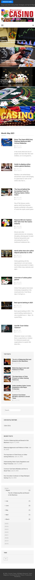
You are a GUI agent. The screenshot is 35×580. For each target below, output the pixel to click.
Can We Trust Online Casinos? (21, 326)
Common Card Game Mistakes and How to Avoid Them (21, 396)
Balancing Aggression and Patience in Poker (20, 368)
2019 (6, 541)
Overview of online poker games (23, 278)
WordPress (17, 576)
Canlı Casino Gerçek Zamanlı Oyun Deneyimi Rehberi (13, 120)
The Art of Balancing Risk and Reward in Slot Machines (21, 360)
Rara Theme (21, 575)
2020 (6, 538)
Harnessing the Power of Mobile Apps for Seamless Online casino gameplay (14, 81)
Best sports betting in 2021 (23, 302)
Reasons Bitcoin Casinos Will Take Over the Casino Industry (23, 221)
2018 (6, 544)
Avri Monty (18, 147)
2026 (6, 488)
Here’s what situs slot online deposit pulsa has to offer (24, 251)
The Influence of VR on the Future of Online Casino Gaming (13, 61)
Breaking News (7, 1)
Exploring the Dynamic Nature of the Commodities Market (13, 41)
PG (5, 558)
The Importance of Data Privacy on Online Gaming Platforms (20, 378)
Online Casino (5, 77)
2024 (6, 526)
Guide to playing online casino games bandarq (22, 165)
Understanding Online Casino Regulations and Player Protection (21, 387)
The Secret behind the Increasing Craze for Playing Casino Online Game (22, 192)
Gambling (4, 37)
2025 (6, 524)
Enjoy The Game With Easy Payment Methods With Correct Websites (23, 141)
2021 (6, 535)
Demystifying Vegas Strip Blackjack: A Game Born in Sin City (14, 100)
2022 (6, 532)
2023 (6, 529)
